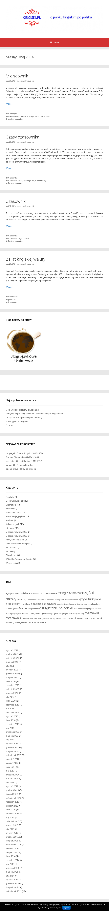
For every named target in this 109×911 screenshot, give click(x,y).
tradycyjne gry (38, 618)
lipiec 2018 (10, 720)
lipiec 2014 (10, 856)
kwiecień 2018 (12, 732)
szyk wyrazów (27, 618)
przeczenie (46, 614)
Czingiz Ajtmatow (69, 593)
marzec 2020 (12, 693)
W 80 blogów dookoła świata (19, 559)
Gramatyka (12, 114)
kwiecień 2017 (12, 774)
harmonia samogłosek (55, 600)
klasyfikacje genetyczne (43, 603)
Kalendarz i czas (13, 512)
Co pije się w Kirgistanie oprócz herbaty (24, 417)
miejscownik (34, 116)
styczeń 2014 (12, 879)
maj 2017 (10, 771)
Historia (9, 508)
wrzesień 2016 (12, 802)
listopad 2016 (12, 794)
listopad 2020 (12, 677)
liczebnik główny (12, 609)
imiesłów (69, 600)
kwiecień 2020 (12, 689)
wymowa (57, 618)
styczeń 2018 (12, 743)
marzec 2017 (12, 778)
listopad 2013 (12, 887)
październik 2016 (13, 798)
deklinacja (24, 116)
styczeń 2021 (12, 669)
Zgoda (66, 908)
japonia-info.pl (12, 469)
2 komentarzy (13, 302)
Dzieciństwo (41, 600)
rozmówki (92, 613)
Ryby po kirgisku (25, 465)
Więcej (9, 104)
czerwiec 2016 (12, 813)
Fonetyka (10, 497)
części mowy (13, 116)
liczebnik (96, 604)
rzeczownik (45, 116)
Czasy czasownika (22, 137)
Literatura (10, 528)
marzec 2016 (12, 825)
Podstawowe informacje (17, 543)
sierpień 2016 (12, 806)
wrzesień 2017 (12, 759)
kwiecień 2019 (12, 712)
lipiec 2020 (10, 681)
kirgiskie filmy (13, 603)
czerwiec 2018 (12, 724)
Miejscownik (17, 75)
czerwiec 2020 (12, 685)
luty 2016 (10, 829)
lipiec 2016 (10, 809)
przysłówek (67, 613)
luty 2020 (10, 697)
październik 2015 (13, 844)
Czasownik (16, 201)
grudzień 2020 (12, 673)
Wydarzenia (11, 563)
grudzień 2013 (12, 883)
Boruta (9, 457)
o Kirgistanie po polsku (56, 608)
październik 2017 (13, 755)
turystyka (48, 618)
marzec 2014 (12, 872)
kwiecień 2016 (12, 821)
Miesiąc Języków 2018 (16, 536)
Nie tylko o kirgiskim (15, 539)
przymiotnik (56, 614)
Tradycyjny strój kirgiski (17, 421)
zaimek (72, 618)
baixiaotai (10, 461)
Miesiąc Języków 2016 (16, 532)
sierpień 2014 (12, 852)
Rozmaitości (11, 547)
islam (75, 600)
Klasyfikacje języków (15, 516)
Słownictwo (12, 297)
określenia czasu (80, 609)
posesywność (35, 613)
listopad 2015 (12, 840)
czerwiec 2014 (12, 860)
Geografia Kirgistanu (15, 501)
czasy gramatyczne (26, 180)
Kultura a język (12, 524)
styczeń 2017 (12, 786)
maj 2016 (10, 817)
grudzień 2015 (12, 837)
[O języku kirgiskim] (54, 19)
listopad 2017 (12, 751)
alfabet (24, 593)
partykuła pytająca (21, 614)
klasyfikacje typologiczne (66, 604)
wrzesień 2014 (12, 848)
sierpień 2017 (12, 763)
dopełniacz (32, 600)
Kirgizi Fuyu (25, 604)
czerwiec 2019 (12, 705)
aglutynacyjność (13, 593)
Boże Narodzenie (35, 594)
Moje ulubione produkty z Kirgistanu (22, 410)
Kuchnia (9, 520)
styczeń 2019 (12, 716)
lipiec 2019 (10, 701)
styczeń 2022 (12, 650)
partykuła (90, 609)
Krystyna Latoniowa (84, 604)
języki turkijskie (90, 599)
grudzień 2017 (12, 747)
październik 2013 (13, 891)
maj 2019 (10, 708)
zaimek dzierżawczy (86, 618)
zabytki (64, 618)
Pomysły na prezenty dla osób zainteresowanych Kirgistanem (34, 413)
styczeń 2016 (12, 833)
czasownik (12, 180)
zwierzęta (32, 622)
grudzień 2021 (12, 654)
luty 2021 (10, 666)
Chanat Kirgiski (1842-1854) (30, 453)
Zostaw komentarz (15, 119)
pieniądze (12, 299)
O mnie (9, 425)
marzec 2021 (12, 662)
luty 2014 (10, 876)
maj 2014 (10, 864)
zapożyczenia (21, 623)
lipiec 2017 (10, 767)
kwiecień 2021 (12, 658)
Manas (23, 608)
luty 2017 (10, 782)
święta (42, 622)
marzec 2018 (12, 736)
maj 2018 (10, 728)
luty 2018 (10, 739)
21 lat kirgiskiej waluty (25, 259)
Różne (9, 551)
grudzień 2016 (12, 790)
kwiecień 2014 (12, 868)
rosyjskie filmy (78, 614)
